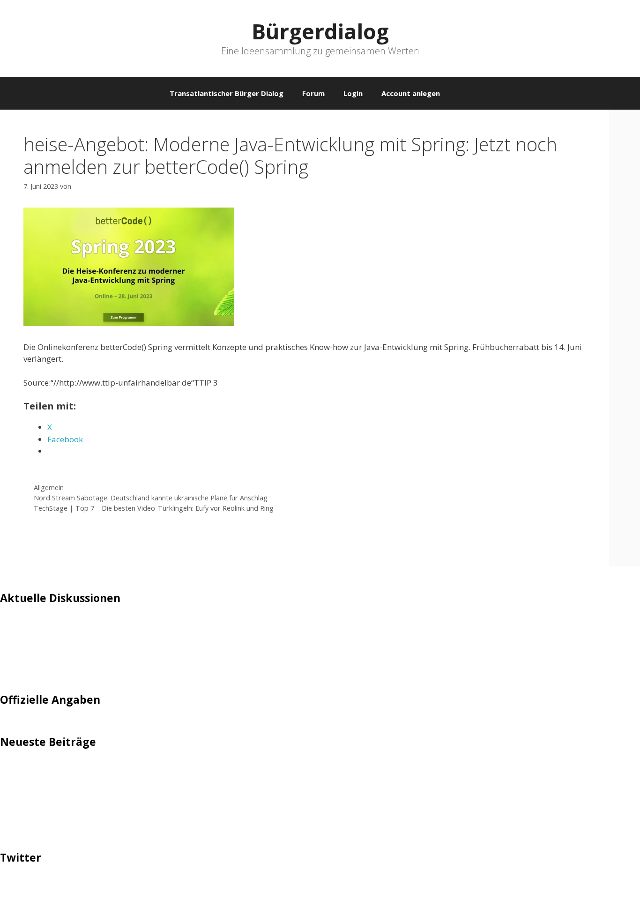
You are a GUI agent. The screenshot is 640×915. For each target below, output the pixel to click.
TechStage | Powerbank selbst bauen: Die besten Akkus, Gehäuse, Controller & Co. (151, 812)
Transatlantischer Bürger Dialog (226, 93)
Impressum (21, 727)
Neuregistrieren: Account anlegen (62, 654)
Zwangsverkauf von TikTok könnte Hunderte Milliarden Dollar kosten (128, 826)
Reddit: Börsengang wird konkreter (64, 798)
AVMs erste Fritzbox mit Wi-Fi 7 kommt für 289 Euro (96, 784)
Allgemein (49, 487)
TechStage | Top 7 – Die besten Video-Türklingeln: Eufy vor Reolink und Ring (154, 508)
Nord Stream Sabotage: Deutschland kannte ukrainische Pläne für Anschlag (151, 497)
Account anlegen (410, 93)
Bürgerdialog (320, 31)
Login (353, 93)
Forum (313, 93)
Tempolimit (22, 668)
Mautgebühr (23, 640)
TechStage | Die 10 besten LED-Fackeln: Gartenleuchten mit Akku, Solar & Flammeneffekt (164, 769)
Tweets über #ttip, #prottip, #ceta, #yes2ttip (83, 885)
